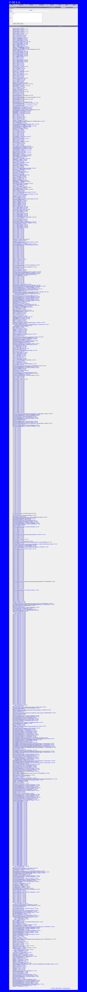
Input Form (53, 988)
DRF (13, 116)
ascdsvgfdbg (15, 41)
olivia (14, 58)
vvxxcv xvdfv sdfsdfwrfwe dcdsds (19, 104)
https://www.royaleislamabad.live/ (19, 97)
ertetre (14, 118)
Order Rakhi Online (16, 339)
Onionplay (14, 935)
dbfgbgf (14, 319)
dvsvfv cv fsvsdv (16, 187)
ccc (13, 972)
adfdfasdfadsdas (16, 181)
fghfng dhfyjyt (15, 169)
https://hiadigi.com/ (16, 869)
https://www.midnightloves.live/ (18, 287)
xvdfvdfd (14, 330)
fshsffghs (14, 179)
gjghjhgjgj (14, 47)
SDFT (14, 156)
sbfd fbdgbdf (15, 174)
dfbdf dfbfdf (15, 91)
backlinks (14, 780)
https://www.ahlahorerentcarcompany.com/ (20, 517)
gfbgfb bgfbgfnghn (16, 110)
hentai (14, 966)
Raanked (14, 948)
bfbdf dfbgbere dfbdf (16, 102)
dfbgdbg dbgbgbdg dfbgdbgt (18, 311)
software (14, 368)
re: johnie (14, 601)
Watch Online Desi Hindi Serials (18, 518)
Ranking (15, 951)
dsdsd (14, 763)
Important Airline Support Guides (19, 945)
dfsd (13, 160)
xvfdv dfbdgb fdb (16, 317)
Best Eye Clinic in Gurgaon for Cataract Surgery (21, 365)
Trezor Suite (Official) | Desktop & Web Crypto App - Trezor (23, 707)
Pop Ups (14, 259)
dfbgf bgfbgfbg (15, 112)
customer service (16, 29)
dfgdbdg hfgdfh (15, 158)
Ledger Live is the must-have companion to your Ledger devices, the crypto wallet (28, 413)
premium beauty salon (17, 954)
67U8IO (14, 353)
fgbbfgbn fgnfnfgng (16, 154)
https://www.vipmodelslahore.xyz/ (19, 124)
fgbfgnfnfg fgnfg (15, 113)
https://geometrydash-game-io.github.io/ (20, 728)
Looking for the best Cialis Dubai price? (20, 292)
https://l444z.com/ (16, 53)
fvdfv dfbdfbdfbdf (16, 136)
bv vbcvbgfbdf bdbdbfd (17, 147)
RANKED (14, 961)
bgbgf (14, 320)
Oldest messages (66, 988)
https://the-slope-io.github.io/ (18, 730)
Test (13, 57)
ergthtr (14, 332)
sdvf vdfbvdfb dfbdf (16, 149)
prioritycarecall (15, 943)
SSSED (14, 350)
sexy (13, 79)
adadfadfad (15, 159)
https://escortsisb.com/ (17, 222)
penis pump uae (15, 306)
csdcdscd (14, 315)
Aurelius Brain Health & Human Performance (21, 272)
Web (13, 327)
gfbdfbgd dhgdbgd (16, 152)
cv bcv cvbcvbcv (16, 146)
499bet (14, 45)
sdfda (14, 62)
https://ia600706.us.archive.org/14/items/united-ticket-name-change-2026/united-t (27, 760)
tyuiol (14, 176)
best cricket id (15, 539)
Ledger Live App (16, 284)
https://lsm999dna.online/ (17, 759)
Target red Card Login (17, 947)
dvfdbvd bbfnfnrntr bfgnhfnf (18, 183)
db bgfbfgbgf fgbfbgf (16, 108)
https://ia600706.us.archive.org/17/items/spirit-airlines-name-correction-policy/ (27, 745)
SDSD (14, 117)
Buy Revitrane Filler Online (17, 519)
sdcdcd (14, 190)
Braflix (14, 914)
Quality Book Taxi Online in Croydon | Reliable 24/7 (22, 121)
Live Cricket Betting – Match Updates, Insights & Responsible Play (25, 542)
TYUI (14, 119)
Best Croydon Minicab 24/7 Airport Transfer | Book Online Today (24, 534)
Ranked (14, 205)
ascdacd (14, 333)
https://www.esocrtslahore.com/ (18, 788)
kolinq (14, 419)
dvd (13, 68)
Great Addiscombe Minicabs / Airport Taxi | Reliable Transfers (24, 322)
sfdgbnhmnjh (15, 209)
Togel (14, 777)
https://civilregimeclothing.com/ (18, 739)
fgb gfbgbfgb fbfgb (16, 107)
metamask (14, 241)
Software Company (16, 793)
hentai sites (15, 965)
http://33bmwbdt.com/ (17, 125)
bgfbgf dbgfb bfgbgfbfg (17, 99)
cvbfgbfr (14, 331)
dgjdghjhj (14, 50)
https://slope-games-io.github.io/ (18, 731)
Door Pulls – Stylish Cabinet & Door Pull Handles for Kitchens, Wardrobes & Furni (28, 939)
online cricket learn (16, 541)
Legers (14, 34)
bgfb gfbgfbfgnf (15, 303)
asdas (14, 115)
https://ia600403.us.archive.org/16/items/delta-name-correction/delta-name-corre (27, 762)
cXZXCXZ (14, 186)
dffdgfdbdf (14, 329)
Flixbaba (14, 933)
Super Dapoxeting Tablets (17, 341)
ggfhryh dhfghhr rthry (16, 310)
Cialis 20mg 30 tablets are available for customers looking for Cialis (25, 291)
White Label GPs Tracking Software (19, 904)
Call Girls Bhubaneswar (17, 608)
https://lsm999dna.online (17, 723)
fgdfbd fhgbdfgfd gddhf (17, 83)
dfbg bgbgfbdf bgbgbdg (17, 95)
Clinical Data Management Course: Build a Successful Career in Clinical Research (28, 581)
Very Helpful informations (17, 913)
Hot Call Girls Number (17, 873)
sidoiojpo (14, 151)
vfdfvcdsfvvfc (15, 71)
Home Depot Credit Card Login (18, 921)
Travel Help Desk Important (19, 949)
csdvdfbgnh (15, 967)
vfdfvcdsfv (14, 74)
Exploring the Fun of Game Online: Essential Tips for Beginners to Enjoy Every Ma (28, 712)
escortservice (15, 883)
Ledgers (14, 127)
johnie (14, 376)
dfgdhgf (14, 309)
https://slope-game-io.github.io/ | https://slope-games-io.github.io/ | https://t (26, 603)
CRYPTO (14, 801)
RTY (13, 354)
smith (14, 612)
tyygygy (14, 36)
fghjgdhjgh (14, 177)
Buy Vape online (16, 884)
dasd (13, 122)
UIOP (14, 352)
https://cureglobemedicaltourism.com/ (19, 871)
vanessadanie (15, 874)
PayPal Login (15, 776)
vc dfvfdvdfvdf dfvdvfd (17, 106)
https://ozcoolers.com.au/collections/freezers (21, 984)
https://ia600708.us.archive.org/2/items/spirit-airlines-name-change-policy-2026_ (27, 744)
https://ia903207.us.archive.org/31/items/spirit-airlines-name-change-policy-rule (27, 751)
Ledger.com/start (16, 326)
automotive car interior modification (19, 289)
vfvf (13, 308)
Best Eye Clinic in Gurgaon (18, 720)
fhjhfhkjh (14, 38)
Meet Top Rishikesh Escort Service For (20, 718)
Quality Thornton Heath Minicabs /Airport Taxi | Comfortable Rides (25, 324)
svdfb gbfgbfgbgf (16, 301)
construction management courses (19, 868)
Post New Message (69, 7)
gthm (13, 920)
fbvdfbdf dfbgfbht (16, 318)
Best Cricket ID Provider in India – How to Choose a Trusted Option (25, 544)
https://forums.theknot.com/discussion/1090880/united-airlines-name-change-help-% (28, 747)
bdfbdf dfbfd (15, 138)
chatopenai (15, 953)
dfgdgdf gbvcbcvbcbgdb (17, 316)
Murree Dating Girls (16, 775)
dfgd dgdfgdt (15, 162)
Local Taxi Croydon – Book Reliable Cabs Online (22, 271)
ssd (13, 345)
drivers (14, 929)
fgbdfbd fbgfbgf (15, 180)
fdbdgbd (14, 196)
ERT (13, 351)
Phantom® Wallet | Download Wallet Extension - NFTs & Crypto (24, 773)
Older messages (59, 988)
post (13, 802)
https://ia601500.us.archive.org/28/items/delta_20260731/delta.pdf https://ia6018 (27, 752)
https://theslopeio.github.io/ (18, 729)
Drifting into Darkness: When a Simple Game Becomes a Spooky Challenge (27, 709)
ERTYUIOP (15, 348)
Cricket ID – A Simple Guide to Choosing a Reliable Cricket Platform (25, 546)
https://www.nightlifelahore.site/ (18, 198)
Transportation (15, 379)
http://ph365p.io (15, 128)
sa (13, 357)
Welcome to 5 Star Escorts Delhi (19, 338)
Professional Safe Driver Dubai (18, 340)
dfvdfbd (14, 202)
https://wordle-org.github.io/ (18, 605)
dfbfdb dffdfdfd (15, 85)
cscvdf (14, 906)
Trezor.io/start (15, 516)
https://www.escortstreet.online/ (18, 49)
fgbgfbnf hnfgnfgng (16, 148)
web (13, 35)
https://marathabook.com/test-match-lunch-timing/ (22, 737)
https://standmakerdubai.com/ (18, 872)
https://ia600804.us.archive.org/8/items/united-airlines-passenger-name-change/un (28, 746)
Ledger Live (15, 290)
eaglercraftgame (17, 325)
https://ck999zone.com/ (17, 307)
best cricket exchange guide (18, 545)
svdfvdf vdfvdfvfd (16, 150)
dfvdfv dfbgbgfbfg (16, 155)
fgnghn (14, 919)
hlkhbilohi (14, 937)
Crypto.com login (16, 952)
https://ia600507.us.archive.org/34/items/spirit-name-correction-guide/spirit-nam (27, 743)
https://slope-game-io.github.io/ (18, 736)
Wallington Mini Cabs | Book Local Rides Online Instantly (23, 286)
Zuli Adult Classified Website (18, 221)
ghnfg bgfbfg (15, 172)
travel (14, 28)
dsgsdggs (14, 120)
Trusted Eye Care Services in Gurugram (20, 722)
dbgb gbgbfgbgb (15, 111)
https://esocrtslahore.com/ (17, 126)
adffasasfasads (15, 141)
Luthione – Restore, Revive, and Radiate (20, 521)
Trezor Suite (15, 240)
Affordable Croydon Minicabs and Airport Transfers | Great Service (25, 726)
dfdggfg (14, 302)
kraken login (15, 369)
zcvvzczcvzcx (15, 195)
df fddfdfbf (14, 89)
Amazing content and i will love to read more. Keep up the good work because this (28, 926)
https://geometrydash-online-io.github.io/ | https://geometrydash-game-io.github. (27, 604)
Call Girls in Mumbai (16, 917)
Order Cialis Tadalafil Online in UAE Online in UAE (22, 964)
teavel (14, 191)
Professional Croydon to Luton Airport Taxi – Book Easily (23, 336)
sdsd (13, 356)
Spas (15, 918)
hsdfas (14, 139)
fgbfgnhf (14, 199)
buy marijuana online (16, 886)
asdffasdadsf (15, 165)
